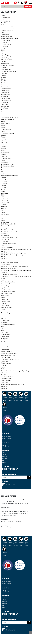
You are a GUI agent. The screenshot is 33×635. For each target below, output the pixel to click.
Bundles (3, 174)
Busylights (3, 75)
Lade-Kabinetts (4, 181)
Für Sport (3, 48)
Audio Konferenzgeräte (6, 83)
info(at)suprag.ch (6, 446)
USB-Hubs (3, 141)
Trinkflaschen (4, 206)
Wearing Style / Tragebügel (7, 65)
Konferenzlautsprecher (6, 85)
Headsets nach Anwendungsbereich (9, 38)
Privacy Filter (4, 156)
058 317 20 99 (5, 444)
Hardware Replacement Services (8, 243)
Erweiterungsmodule (6, 228)
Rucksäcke (3, 185)
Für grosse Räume (5, 96)
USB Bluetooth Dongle (6, 56)
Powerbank (3, 204)
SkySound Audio (5, 106)
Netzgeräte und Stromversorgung (8, 71)
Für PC (2, 19)
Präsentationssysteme (6, 100)
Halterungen (4, 139)
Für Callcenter (4, 42)
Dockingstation (4, 162)
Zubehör (3, 50)
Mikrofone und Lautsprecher (7, 133)
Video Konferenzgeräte (6, 88)
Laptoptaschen (4, 183)
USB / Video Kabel (5, 203)
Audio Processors (5, 108)
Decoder (3, 110)
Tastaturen (3, 170)
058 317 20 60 (5, 442)
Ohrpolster (3, 67)
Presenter (3, 137)
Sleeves (3, 191)
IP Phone (3, 212)
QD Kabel (3, 61)
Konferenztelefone (5, 87)
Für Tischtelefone (5, 25)
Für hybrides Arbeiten (6, 44)
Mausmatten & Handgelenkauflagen (9, 175)
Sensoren (3, 121)
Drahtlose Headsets (5, 17)
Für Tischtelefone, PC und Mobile (8, 29)
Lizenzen (3, 131)
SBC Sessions (4, 233)
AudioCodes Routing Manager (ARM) (9, 232)
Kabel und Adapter (5, 143)
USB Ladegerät (4, 201)
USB (2, 218)
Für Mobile (3, 23)
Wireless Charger (5, 197)
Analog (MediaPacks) (6, 226)
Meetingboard (4, 102)
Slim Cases (3, 187)
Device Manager (5, 239)
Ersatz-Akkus (4, 73)
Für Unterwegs (4, 46)
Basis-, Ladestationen (6, 69)
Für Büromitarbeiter (5, 40)
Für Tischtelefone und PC (6, 27)
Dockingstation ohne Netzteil (7, 166)
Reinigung (3, 208)
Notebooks (3, 148)
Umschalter (3, 77)
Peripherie (3, 168)
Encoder (3, 112)
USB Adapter (4, 54)
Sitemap (4, 454)
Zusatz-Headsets (5, 63)
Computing (3, 146)
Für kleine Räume (5, 92)
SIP (2, 216)
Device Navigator (5, 114)
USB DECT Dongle (5, 58)
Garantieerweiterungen (6, 129)
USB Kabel (3, 52)
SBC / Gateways (5, 222)
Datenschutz (5, 458)
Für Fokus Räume (5, 90)
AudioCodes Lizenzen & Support (8, 230)
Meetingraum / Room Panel (7, 119)
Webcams (3, 177)
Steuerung (3, 135)
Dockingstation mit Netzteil (7, 164)
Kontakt (4, 462)
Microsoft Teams (5, 214)
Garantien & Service (5, 158)
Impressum (4, 456)
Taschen (3, 189)
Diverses (3, 79)
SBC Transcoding (5, 235)
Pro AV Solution (4, 104)
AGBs (3, 452)
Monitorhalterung (5, 152)
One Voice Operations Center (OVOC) (9, 237)
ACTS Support (4, 241)
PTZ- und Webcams (5, 98)
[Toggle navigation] (30, 3)
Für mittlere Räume (5, 94)
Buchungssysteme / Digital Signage (9, 117)
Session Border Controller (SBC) (8, 224)
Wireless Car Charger (6, 199)
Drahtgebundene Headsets (7, 30)
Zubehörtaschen (4, 193)
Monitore (3, 150)
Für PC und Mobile (5, 21)
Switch (2, 116)
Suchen (28, 7)
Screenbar (3, 154)
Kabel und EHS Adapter (6, 59)
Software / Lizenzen (5, 123)
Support (4, 460)
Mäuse (2, 172)
